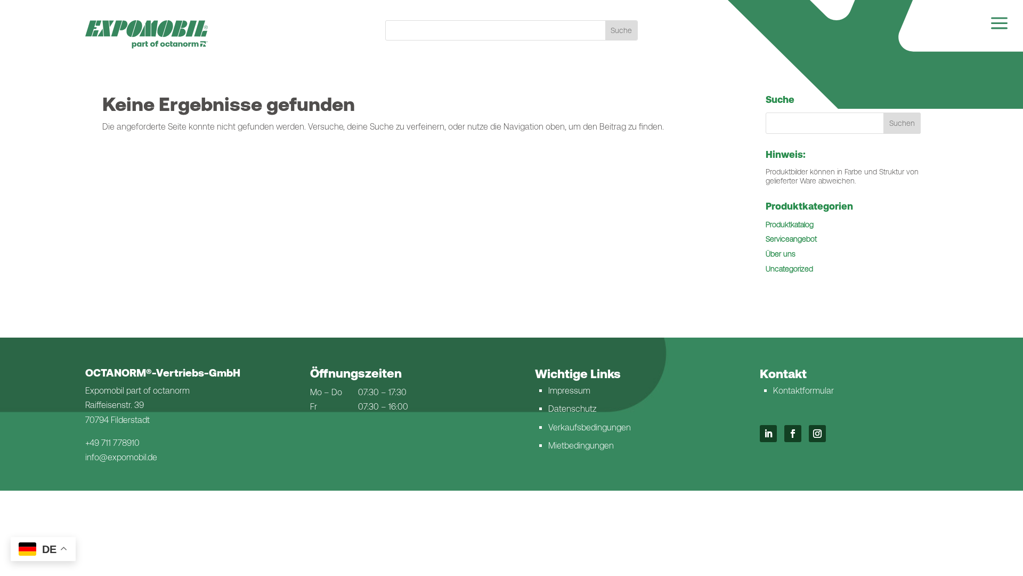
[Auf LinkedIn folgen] (768, 433)
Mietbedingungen (581, 446)
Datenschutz (572, 409)
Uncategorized (789, 269)
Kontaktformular (803, 391)
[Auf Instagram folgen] (817, 433)
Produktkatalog (790, 224)
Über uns (780, 254)
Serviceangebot (791, 239)
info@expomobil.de (121, 457)
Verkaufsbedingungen (589, 427)
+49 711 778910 (112, 443)
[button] (902, 123)
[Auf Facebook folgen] (792, 433)
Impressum (569, 391)
